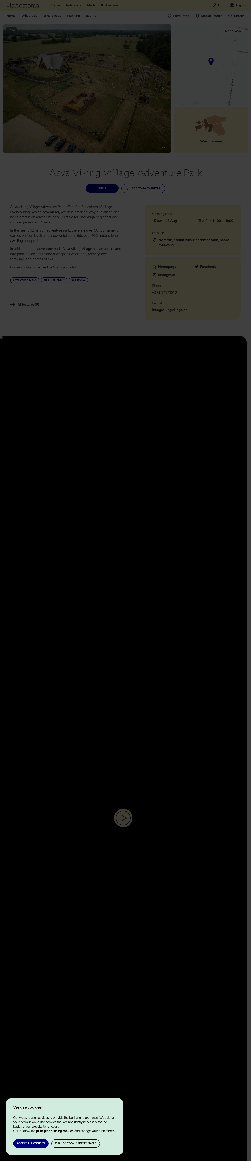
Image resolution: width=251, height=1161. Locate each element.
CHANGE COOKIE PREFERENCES (75, 1143)
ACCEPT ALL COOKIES (31, 1143)
